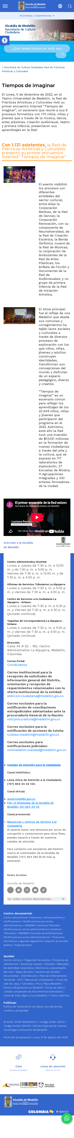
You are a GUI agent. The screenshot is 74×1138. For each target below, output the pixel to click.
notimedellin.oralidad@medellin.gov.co (36, 750)
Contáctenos (17, 665)
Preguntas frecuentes (37, 960)
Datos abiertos (60, 995)
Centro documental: (16, 917)
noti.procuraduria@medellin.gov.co (33, 719)
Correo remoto (13, 960)
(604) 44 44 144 (53, 1070)
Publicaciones (23, 945)
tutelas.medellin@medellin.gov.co (33, 734)
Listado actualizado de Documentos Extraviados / (34, 991)
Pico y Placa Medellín (49, 983)
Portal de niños (54, 987)
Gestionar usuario (32, 963)
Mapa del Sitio (25, 971)
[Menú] (6, 6)
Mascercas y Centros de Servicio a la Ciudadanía (32, 823)
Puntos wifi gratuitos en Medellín (24, 987)
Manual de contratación (39, 979)
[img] (5, 6)
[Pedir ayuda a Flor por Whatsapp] (66, 1118)
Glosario (50, 963)
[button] (58, 6)
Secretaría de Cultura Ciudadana (23, 67)
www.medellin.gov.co (21, 799)
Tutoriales (28, 983)
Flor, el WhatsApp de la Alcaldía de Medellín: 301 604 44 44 (30, 804)
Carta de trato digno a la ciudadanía (25, 995)
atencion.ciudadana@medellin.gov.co (35, 696)
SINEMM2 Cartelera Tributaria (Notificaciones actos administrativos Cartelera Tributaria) (32, 929)
